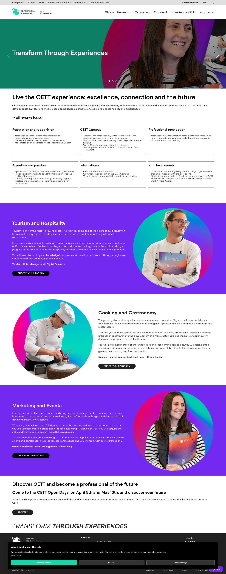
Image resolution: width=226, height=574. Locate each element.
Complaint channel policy (204, 570)
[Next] (217, 54)
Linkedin (189, 538)
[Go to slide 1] (109, 81)
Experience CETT (183, 12)
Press (41, 2)
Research (124, 12)
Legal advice (150, 570)
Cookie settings (180, 563)
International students (59, 2)
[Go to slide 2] (112, 81)
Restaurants (81, 2)
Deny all (111, 563)
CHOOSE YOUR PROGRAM (31, 273)
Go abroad (143, 12)
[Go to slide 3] (116, 81)
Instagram (190, 541)
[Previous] (8, 54)
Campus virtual (190, 2)
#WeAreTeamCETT (100, 2)
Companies (18, 2)
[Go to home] (32, 12)
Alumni (31, 2)
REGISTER (23, 512)
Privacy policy (168, 570)
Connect (160, 12)
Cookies (184, 570)
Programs (206, 12)
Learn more (16, 555)
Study (109, 12)
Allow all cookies (44, 563)
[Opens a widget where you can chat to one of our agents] (216, 569)
